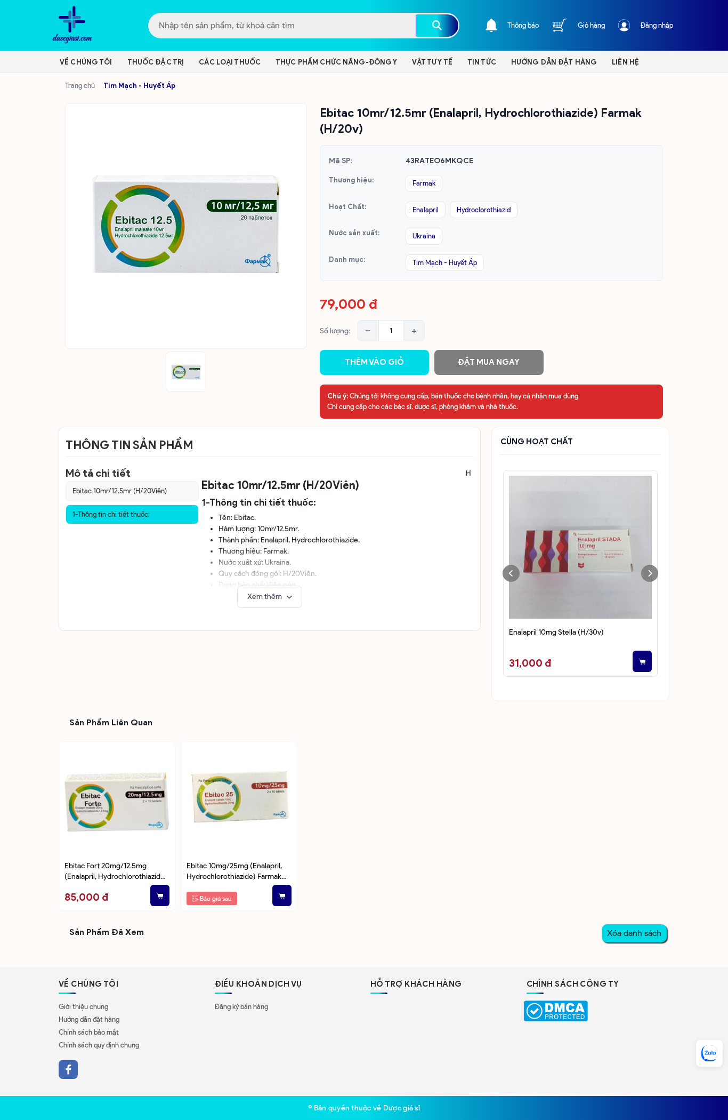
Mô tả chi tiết (98, 473)
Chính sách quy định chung (99, 1045)
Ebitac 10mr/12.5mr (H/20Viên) (119, 491)
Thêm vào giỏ (374, 362)
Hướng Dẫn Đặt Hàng (554, 62)
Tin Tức (481, 62)
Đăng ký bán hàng (241, 1007)
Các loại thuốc (230, 62)
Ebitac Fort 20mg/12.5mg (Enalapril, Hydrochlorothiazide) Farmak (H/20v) (115, 871)
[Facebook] (68, 1069)
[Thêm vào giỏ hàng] (642, 661)
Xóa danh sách (634, 933)
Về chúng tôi (86, 62)
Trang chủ (80, 86)
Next (649, 573)
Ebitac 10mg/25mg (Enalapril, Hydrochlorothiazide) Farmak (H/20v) (234, 871)
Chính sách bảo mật (89, 1032)
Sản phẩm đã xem (106, 932)
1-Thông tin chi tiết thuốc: (111, 514)
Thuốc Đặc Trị (155, 62)
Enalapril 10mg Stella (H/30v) (556, 632)
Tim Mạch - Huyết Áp (139, 86)
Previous (511, 573)
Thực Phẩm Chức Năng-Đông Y (336, 62)
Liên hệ (625, 62)
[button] (269, 597)
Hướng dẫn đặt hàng (89, 1019)
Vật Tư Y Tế (432, 62)
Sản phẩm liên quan (110, 722)
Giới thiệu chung (83, 1007)
